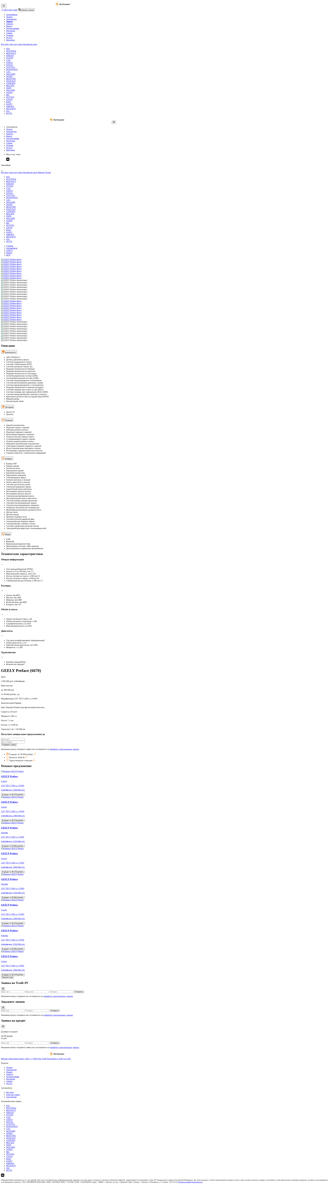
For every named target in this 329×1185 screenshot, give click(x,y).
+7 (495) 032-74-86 (9, 10)
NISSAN (10, 56)
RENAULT (11, 53)
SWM (8, 88)
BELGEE (10, 86)
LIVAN (9, 99)
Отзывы (9, 35)
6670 (8, 255)
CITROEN (10, 83)
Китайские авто (30, 44)
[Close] (2, 170)
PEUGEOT (11, 109)
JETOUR (10, 97)
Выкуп (9, 26)
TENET (9, 76)
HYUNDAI (11, 51)
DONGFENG (12, 69)
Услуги (9, 38)
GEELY (9, 62)
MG (8, 95)
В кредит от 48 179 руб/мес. (13, 795)
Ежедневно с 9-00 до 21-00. (59, 1059)
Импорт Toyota (44, 172)
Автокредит (11, 19)
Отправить (79, 992)
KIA (8, 49)
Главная (9, 246)
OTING (9, 92)
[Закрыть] (114, 122)
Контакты (10, 40)
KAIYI (9, 104)
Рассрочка (10, 31)
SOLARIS (10, 90)
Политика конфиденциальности (190, 1182)
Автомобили (11, 14)
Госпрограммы (12, 28)
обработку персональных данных (64, 749)
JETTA (9, 113)
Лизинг (9, 17)
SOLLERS (10, 74)
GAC (8, 72)
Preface (9, 253)
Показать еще (7, 977)
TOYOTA (10, 67)
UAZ (8, 60)
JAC (8, 111)
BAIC (8, 102)
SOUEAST (11, 81)
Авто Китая (11, 1097)
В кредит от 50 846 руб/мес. (13, 846)
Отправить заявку (9, 745)
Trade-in (9, 24)
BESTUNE (11, 79)
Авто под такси (16, 44)
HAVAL (9, 65)
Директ (9, 1072)
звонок (27, 10)
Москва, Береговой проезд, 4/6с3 (15, 1059)
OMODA (10, 106)
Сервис (9, 33)
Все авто (5, 44)
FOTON (9, 58)
